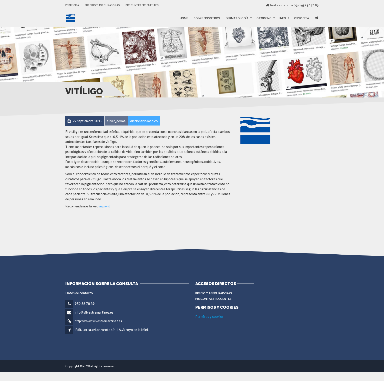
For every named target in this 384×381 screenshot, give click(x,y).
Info (283, 18)
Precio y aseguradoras (213, 293)
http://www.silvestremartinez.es (98, 321)
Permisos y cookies (209, 316)
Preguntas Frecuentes (213, 298)
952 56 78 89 (85, 304)
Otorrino (264, 18)
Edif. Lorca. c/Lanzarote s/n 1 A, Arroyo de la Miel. (111, 330)
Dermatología (237, 18)
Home (184, 18)
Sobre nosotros (207, 18)
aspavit (104, 206)
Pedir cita (72, 5)
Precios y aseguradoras (102, 5)
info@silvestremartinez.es (94, 312)
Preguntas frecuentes (142, 5)
